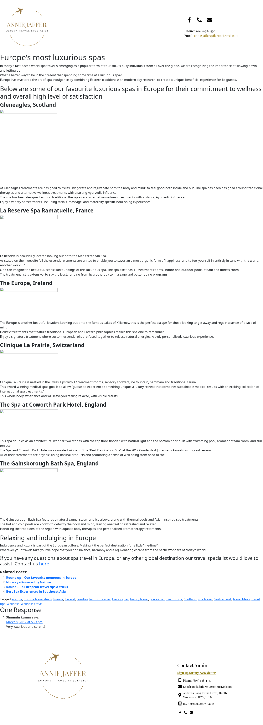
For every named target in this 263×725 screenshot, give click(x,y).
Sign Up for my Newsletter (196, 673)
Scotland (190, 599)
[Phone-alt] (199, 20)
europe (17, 599)
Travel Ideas (241, 599)
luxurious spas (100, 599)
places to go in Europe (166, 599)
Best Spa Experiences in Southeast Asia (36, 591)
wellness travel (32, 604)
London (82, 599)
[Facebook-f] (189, 20)
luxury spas (120, 599)
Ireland (70, 599)
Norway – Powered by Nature (28, 582)
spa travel (205, 599)
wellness (13, 604)
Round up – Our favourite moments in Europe (41, 577)
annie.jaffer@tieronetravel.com (216, 36)
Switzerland (222, 599)
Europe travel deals (38, 599)
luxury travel (139, 599)
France (58, 599)
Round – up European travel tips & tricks (37, 587)
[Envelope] (209, 20)
